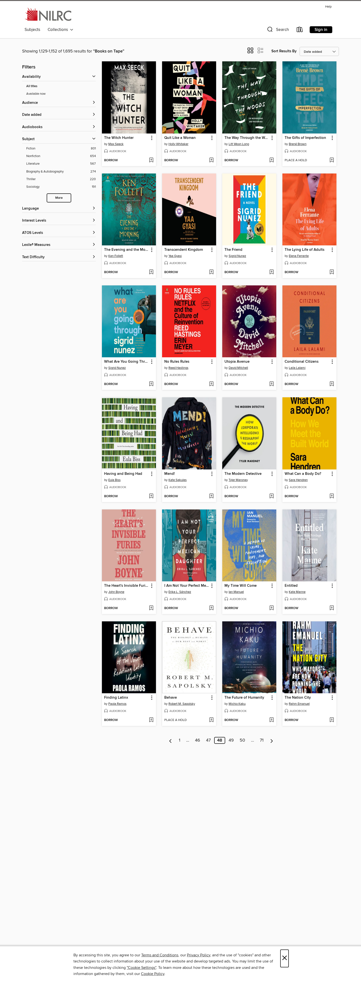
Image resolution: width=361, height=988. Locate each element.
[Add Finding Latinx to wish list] (151, 720)
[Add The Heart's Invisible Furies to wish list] (151, 608)
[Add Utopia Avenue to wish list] (271, 384)
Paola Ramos (117, 704)
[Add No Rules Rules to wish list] (211, 384)
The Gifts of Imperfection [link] (305, 138)
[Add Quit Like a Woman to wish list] (211, 160)
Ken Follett (115, 256)
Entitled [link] (291, 586)
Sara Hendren (298, 480)
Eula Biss (114, 480)
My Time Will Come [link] (240, 586)
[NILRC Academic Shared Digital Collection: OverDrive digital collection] (48, 14)
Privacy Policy (198, 955)
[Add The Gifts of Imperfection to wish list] (332, 160)
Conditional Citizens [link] (302, 362)
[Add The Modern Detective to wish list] (271, 496)
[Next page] (272, 740)
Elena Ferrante (299, 256)
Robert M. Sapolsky (181, 704)
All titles (31, 86)
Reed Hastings (178, 368)
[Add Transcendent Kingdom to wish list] (211, 272)
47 (208, 740)
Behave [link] (170, 697)
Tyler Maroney (238, 480)
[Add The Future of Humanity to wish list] (271, 720)
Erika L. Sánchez (179, 592)
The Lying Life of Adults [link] (304, 250)
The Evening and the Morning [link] (126, 250)
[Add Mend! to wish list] (211, 496)
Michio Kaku (237, 704)
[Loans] (299, 30)
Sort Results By (284, 51)
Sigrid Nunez (237, 256)
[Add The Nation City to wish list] (332, 720)
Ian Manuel (236, 592)
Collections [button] (59, 29)
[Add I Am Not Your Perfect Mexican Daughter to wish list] (211, 608)
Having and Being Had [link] (123, 474)
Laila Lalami (297, 368)
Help (328, 7)
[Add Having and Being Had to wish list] (151, 496)
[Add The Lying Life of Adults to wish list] (332, 272)
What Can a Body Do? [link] (303, 474)
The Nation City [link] (298, 697)
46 (197, 740)
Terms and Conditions (159, 955)
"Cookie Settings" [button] (141, 967)
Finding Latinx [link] (116, 697)
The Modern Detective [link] (243, 474)
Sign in (321, 29)
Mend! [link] (169, 474)
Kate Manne (297, 592)
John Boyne (116, 592)
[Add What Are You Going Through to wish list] (151, 384)
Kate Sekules (177, 480)
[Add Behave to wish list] (211, 720)
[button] (277, 30)
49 (231, 740)
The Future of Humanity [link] (244, 697)
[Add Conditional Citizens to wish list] (332, 384)
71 (262, 740)
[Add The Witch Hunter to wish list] (151, 160)
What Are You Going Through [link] (126, 362)
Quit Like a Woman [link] (180, 138)
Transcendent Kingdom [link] (183, 250)
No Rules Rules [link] (176, 362)
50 (242, 740)
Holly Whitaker (178, 144)
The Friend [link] (233, 250)
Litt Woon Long (239, 144)
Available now (36, 94)
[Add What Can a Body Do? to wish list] (332, 496)
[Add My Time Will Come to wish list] (271, 608)
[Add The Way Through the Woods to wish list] (271, 160)
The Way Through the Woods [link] (246, 138)
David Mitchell (238, 368)
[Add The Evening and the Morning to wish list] (151, 272)
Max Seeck (116, 144)
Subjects (32, 29)
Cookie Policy (152, 973)
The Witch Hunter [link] (119, 138)
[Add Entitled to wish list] (332, 608)
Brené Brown (297, 144)
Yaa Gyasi (175, 256)
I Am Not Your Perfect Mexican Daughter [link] (186, 586)
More (59, 198)
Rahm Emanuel (299, 704)
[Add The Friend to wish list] (271, 272)
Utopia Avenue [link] (237, 362)
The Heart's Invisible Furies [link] (126, 586)
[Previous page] (170, 740)
